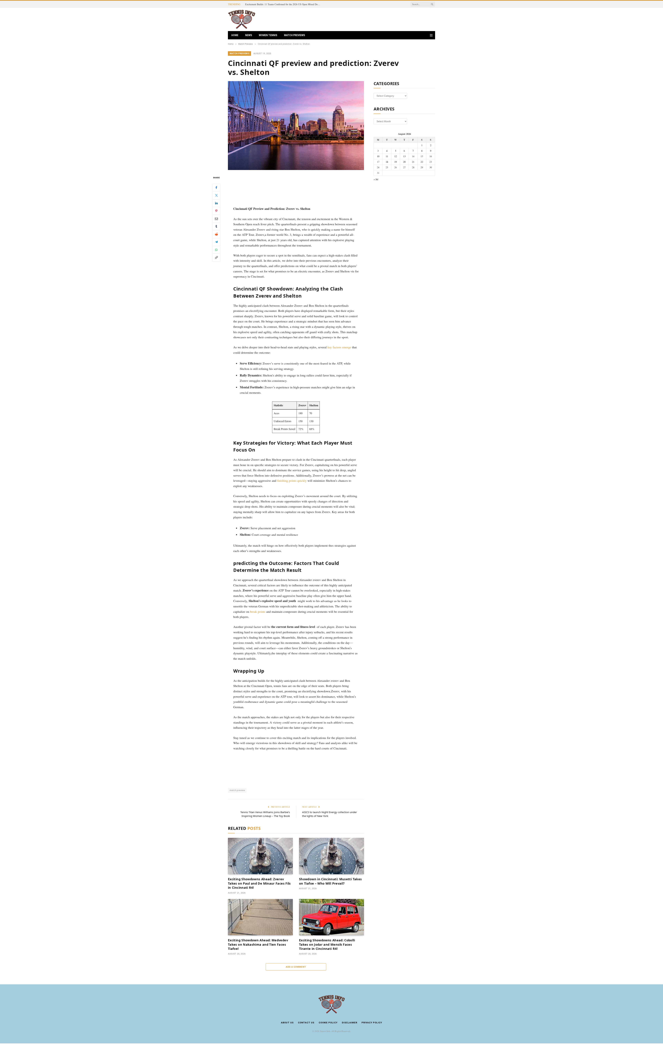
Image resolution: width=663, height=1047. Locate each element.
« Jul (376, 179)
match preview (237, 790)
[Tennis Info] (241, 19)
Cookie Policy (328, 1022)
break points (257, 611)
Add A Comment (296, 967)
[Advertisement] (372, 19)
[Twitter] (216, 195)
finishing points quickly (292, 480)
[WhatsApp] (216, 250)
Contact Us (306, 1022)
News (248, 35)
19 (395, 161)
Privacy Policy (372, 1022)
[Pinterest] (216, 211)
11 (387, 156)
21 (413, 161)
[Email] (216, 218)
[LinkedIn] (216, 203)
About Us (287, 1022)
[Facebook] (216, 187)
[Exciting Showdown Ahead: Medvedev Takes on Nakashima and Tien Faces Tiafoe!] (260, 917)
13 (404, 156)
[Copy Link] (216, 257)
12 (395, 156)
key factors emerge (339, 347)
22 (422, 161)
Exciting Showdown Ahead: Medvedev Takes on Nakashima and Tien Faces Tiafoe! (258, 944)
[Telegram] (216, 242)
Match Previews (294, 35)
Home (234, 35)
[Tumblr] (216, 226)
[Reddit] (216, 234)
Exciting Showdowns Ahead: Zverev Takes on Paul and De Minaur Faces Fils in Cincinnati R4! (284, 4)
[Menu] (431, 35)
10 (378, 156)
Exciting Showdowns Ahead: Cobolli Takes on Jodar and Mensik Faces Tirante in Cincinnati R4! (327, 944)
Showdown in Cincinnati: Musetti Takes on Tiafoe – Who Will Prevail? (330, 881)
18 (387, 161)
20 (404, 161)
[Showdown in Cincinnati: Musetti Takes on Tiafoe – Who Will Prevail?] (331, 856)
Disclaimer (349, 1022)
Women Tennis (268, 35)
